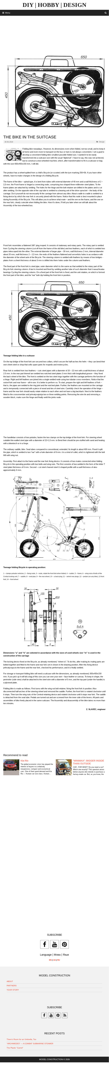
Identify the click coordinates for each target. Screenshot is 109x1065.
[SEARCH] (105, 13)
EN (50, 960)
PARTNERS (11, 986)
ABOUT (10, 981)
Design (101, 142)
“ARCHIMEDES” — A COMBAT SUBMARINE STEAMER (30, 1044)
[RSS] (65, 1015)
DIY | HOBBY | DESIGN (54, 5)
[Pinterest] (64, 944)
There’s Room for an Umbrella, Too (21, 1039)
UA (54, 960)
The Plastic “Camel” (15, 1048)
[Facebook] (44, 944)
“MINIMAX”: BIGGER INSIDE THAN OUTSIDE (88, 762)
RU (58, 960)
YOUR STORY (13, 990)
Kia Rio (24, 760)
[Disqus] (54, 819)
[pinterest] (58, 1015)
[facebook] (44, 1015)
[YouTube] (54, 944)
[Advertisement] (54, 34)
